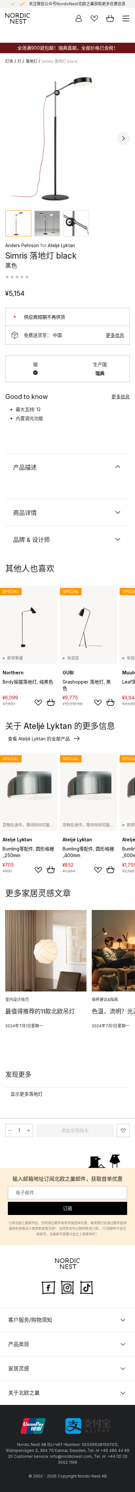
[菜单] (126, 18)
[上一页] (11, 138)
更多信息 (115, 335)
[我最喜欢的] (94, 18)
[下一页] (123, 138)
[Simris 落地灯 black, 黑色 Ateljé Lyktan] (67, 137)
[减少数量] (9, 1130)
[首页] (17, 18)
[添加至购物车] (51, 702)
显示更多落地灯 (26, 1094)
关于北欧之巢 (24, 1392)
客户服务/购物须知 (30, 1319)
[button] (17, 277)
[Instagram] (67, 1286)
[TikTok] (86, 1286)
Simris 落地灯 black (60, 61)
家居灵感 (18, 1368)
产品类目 (18, 1343)
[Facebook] (48, 1286)
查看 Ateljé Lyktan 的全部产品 (39, 738)
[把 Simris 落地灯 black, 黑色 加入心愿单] (123, 1130)
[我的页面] (79, 18)
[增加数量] (28, 1130)
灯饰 (9, 61)
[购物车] (110, 18)
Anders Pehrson (22, 245)
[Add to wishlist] (38, 702)
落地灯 (31, 61)
